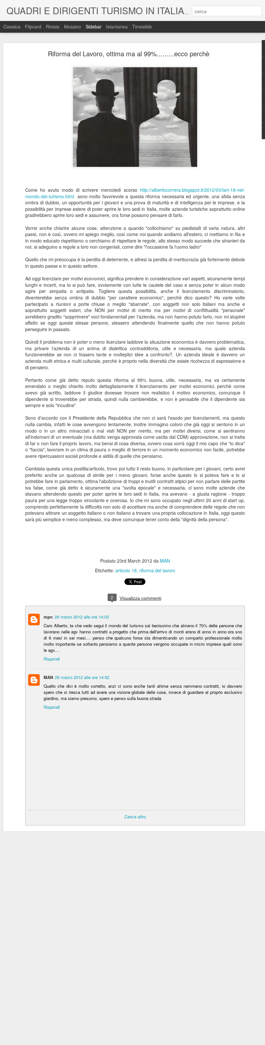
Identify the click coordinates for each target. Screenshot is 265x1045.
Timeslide (142, 26)
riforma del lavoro (157, 570)
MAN (165, 560)
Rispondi (52, 659)
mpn (48, 617)
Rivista (52, 26)
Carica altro (135, 816)
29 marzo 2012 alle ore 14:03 (82, 617)
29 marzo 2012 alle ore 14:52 (82, 677)
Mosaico (72, 26)
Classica (11, 26)
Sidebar (93, 26)
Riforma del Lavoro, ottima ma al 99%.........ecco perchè (128, 53)
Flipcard (33, 26)
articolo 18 (126, 570)
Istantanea (117, 26)
